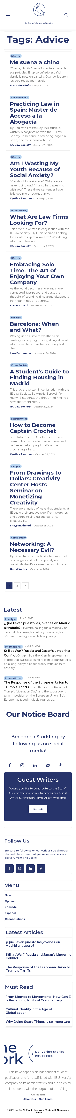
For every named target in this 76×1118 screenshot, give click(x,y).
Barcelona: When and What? (34, 327)
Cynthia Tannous (21, 198)
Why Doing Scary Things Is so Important (38, 1022)
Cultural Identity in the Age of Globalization (29, 1011)
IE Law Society (19, 210)
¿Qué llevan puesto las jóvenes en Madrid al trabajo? (33, 944)
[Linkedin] (35, 765)
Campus (15, 466)
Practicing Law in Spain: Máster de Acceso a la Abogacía (34, 113)
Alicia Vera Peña (20, 85)
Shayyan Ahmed (20, 525)
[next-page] (25, 585)
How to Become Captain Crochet (34, 428)
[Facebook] (9, 765)
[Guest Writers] (38, 796)
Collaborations (19, 97)
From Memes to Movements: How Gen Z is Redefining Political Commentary (38, 998)
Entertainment (19, 418)
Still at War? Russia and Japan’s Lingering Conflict (39, 956)
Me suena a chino (34, 62)
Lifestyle (15, 56)
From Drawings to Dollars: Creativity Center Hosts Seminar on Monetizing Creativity (35, 487)
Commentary (18, 537)
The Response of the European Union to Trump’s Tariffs (38, 969)
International (13, 646)
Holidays (16, 317)
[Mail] (47, 765)
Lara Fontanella (20, 353)
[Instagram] (22, 765)
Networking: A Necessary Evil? (32, 547)
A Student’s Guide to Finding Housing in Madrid (39, 377)
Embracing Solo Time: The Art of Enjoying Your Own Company (37, 273)
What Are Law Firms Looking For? (39, 219)
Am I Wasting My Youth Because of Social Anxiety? (35, 169)
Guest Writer (18, 569)
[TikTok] (60, 765)
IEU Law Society (20, 144)
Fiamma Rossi (19, 305)
